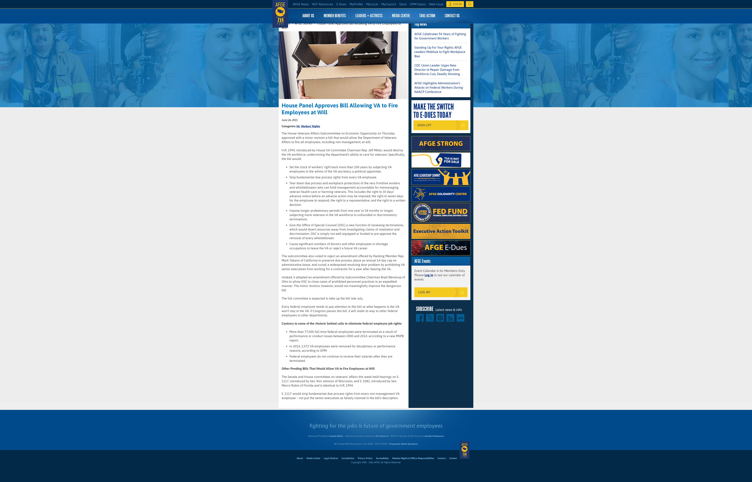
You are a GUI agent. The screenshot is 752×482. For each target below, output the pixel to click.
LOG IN (457, 4)
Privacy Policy (365, 458)
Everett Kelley (336, 436)
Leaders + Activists (368, 15)
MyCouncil (388, 4)
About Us (308, 15)
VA (298, 126)
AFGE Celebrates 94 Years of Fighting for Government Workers (440, 36)
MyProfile (356, 4)
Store (403, 4)
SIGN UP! (424, 125)
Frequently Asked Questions (403, 444)
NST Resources (322, 4)
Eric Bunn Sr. (382, 436)
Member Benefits (335, 15)
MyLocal (372, 4)
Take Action (427, 15)
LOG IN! (424, 292)
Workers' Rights (310, 126)
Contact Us (452, 15)
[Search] (469, 4)
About (300, 458)
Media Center (401, 15)
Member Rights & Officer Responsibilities (413, 458)
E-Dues (341, 4)
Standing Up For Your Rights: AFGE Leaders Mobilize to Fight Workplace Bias (439, 52)
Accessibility (382, 458)
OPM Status (418, 4)
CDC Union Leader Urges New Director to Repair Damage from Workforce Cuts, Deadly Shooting (437, 70)
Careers (453, 458)
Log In (429, 275)
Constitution (348, 458)
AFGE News (301, 4)
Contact (441, 458)
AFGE (464, 450)
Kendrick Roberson (434, 436)
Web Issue (436, 4)
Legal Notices (331, 458)
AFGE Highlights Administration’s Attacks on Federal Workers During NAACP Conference (438, 87)
